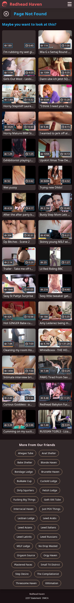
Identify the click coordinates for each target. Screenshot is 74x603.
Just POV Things (51, 508)
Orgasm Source (26, 555)
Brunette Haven (50, 471)
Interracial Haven (24, 508)
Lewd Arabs (49, 518)
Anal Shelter (49, 453)
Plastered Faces (23, 564)
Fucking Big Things (24, 499)
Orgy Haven (50, 555)
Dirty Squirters (25, 490)
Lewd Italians (48, 527)
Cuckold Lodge (48, 481)
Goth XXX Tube (52, 499)
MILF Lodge (23, 546)
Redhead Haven (26, 4)
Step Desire (22, 573)
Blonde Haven (49, 462)
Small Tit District (50, 564)
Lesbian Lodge (26, 518)
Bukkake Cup (24, 481)
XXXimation (51, 583)
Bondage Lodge (24, 471)
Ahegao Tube (25, 453)
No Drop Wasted (48, 546)
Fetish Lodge (50, 490)
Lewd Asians (25, 527)
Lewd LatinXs (24, 536)
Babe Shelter (24, 462)
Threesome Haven (26, 583)
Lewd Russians (48, 536)
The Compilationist (48, 573)
